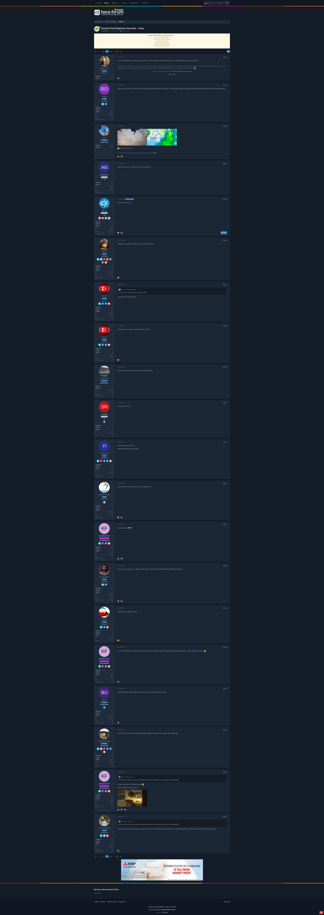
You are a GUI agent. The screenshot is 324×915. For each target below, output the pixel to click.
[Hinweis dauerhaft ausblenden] (227, 35)
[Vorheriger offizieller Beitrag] (222, 232)
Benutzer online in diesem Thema (106, 889)
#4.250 (225, 402)
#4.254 (225, 565)
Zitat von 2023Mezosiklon (128, 289)
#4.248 (225, 326)
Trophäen (98, 109)
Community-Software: (162, 909)
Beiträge (97, 78)
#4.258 (225, 729)
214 (110, 51)
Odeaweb (165, 912)
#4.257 (225, 688)
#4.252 (225, 483)
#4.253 (225, 524)
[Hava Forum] (162, 12)
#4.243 (225, 126)
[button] (209, 3)
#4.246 (225, 240)
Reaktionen (98, 76)
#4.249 (225, 367)
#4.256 (225, 647)
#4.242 (225, 85)
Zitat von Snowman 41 (127, 777)
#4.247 (225, 284)
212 (104, 51)
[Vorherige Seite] (95, 51)
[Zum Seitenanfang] (321, 912)
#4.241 (225, 57)
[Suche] (227, 3)
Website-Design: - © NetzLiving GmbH (162, 907)
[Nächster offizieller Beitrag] (225, 232)
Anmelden (220, 3)
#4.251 (225, 442)
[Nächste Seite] (120, 51)
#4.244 (225, 163)
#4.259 (225, 772)
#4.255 (225, 608)
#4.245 (225, 199)
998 (117, 51)
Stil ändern (227, 901)
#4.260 (225, 816)
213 (107, 51)
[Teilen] (228, 51)
